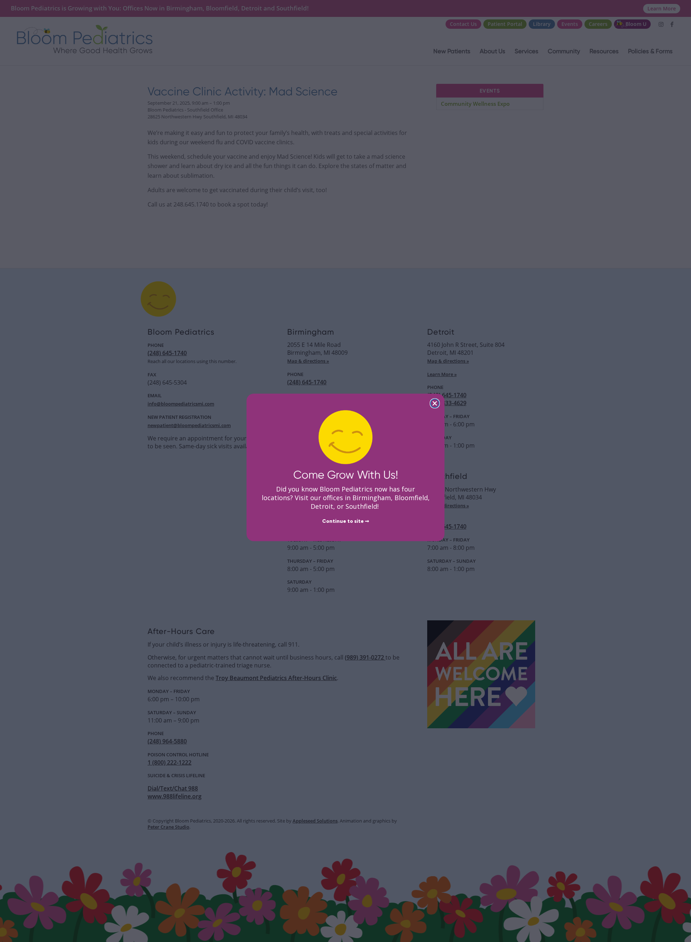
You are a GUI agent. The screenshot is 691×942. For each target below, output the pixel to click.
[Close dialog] (434, 403)
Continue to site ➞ (345, 521)
